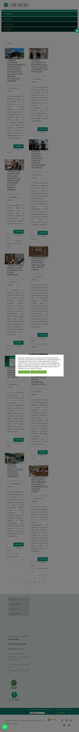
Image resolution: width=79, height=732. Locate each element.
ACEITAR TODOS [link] (24, 372)
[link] (5, 727)
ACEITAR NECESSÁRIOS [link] (38, 372)
